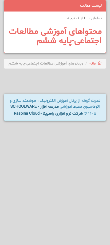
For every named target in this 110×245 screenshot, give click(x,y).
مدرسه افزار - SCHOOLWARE (34, 107)
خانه (93, 63)
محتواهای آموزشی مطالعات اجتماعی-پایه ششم (55, 36)
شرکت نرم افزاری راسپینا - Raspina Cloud (48, 113)
